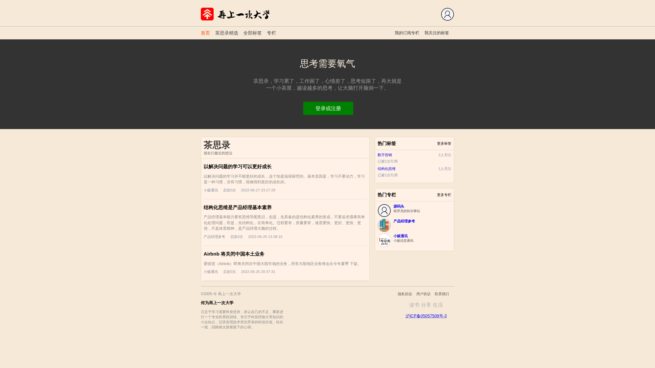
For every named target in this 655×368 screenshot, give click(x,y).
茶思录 (217, 145)
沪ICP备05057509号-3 (426, 316)
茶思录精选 (226, 33)
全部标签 (252, 33)
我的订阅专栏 (407, 33)
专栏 (271, 33)
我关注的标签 (436, 33)
